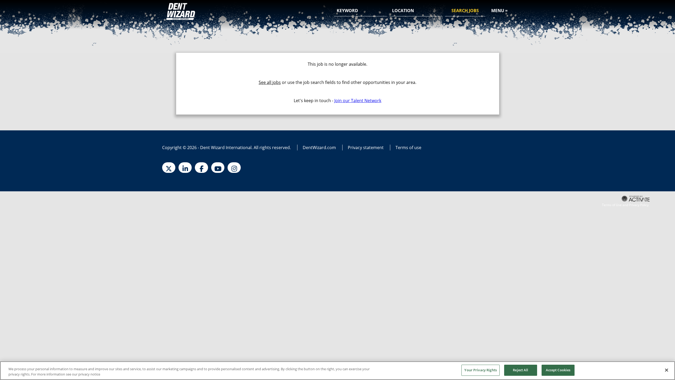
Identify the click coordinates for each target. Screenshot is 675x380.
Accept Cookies (558, 370)
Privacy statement (366, 147)
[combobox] (415, 11)
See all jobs (270, 82)
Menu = (499, 10)
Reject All (520, 370)
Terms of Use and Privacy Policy (625, 205)
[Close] (666, 370)
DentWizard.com (319, 147)
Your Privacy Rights (480, 370)
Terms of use (408, 147)
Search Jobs (465, 10)
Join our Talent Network (357, 100)
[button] (437, 11)
